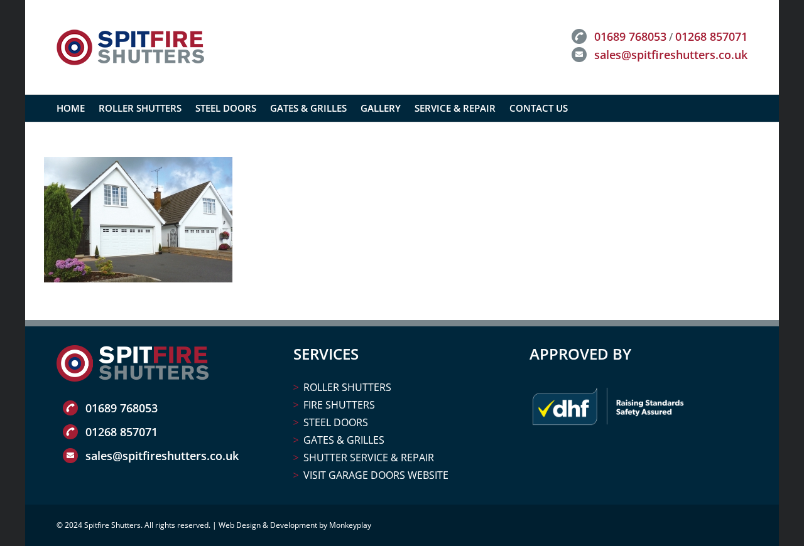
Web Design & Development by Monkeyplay (295, 525)
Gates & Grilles (343, 440)
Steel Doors (335, 422)
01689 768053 (630, 36)
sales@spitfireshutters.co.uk (670, 54)
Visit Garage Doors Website (375, 475)
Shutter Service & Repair (368, 457)
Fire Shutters (339, 405)
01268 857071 (711, 36)
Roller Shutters (347, 387)
